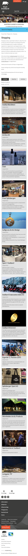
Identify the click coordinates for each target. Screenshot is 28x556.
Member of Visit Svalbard (7, 523)
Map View (14, 79)
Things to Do (4, 509)
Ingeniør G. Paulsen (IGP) (11, 357)
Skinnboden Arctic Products (12, 417)
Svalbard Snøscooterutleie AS (13, 295)
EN (23, 1)
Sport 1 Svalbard (8, 263)
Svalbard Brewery (5, 61)
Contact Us (3, 519)
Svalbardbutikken (8, 105)
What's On (4, 504)
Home (2, 515)
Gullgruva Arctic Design (11, 230)
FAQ (15, 523)
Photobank (12, 521)
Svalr (4, 167)
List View (5, 79)
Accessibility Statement (6, 541)
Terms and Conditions (5, 547)
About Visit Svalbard (12, 519)
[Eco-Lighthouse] (10, 534)
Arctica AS (6, 135)
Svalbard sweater (13, 56)
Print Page (3, 493)
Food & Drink (4, 512)
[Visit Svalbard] (4, 534)
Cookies (3, 539)
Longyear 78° (7, 474)
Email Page (12, 493)
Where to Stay (4, 507)
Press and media (5, 521)
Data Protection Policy (5, 543)
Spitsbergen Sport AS (10, 386)
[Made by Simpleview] (6, 550)
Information (4, 502)
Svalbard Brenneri (9, 328)
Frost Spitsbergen (8, 198)
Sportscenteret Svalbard (11, 448)
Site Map (3, 545)
